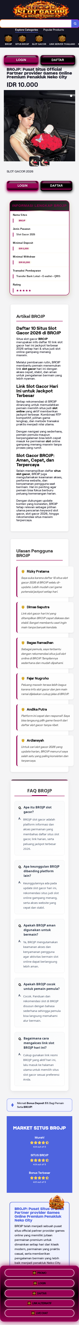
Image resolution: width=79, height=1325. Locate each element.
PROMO (41, 1271)
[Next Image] (72, 126)
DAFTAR (58, 60)
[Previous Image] (7, 126)
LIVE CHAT (42, 1314)
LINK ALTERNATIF (42, 1303)
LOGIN (21, 60)
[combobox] (36, 23)
